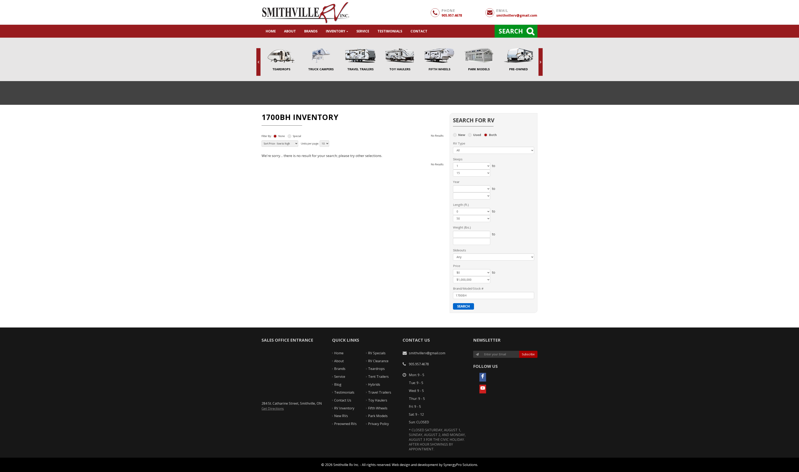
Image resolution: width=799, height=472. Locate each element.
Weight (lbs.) (462, 227)
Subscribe (528, 354)
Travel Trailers (360, 59)
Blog (337, 384)
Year (456, 182)
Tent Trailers (378, 376)
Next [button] (540, 62)
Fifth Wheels (439, 59)
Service (362, 31)
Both (493, 135)
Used (477, 135)
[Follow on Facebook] (482, 377)
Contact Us (342, 400)
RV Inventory (344, 408)
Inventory (336, 31)
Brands (311, 31)
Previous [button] (258, 62)
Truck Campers (321, 59)
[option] (281, 59)
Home (271, 31)
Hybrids (374, 384)
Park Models (479, 59)
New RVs (341, 416)
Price (456, 266)
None (281, 136)
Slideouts (459, 250)
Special (297, 136)
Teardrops (281, 59)
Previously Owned (518, 59)
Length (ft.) (461, 205)
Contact (419, 31)
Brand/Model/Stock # (468, 288)
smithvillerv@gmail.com (516, 15)
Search (511, 31)
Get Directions (273, 408)
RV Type (459, 143)
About (290, 31)
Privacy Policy (378, 423)
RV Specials (377, 353)
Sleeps (458, 159)
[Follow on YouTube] (482, 389)
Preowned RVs (345, 423)
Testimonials (389, 31)
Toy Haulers (400, 59)
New (461, 135)
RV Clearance (378, 361)
